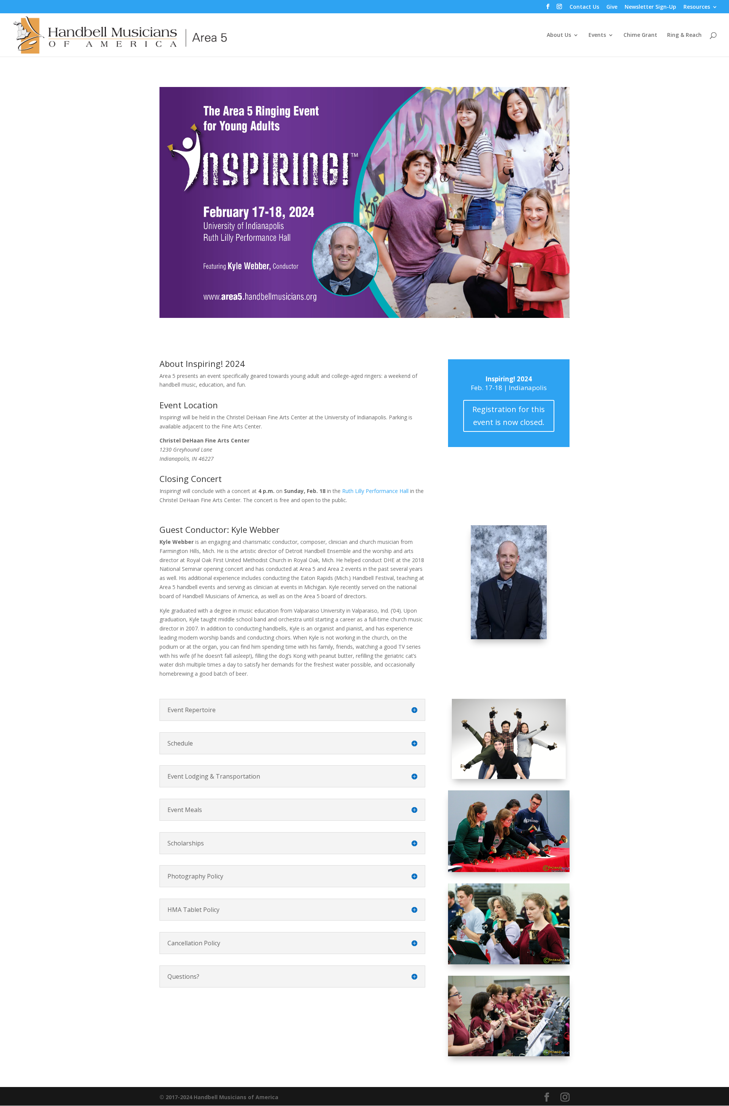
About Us (559, 35)
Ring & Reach (684, 35)
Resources (696, 7)
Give (611, 7)
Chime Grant (640, 35)
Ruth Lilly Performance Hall (375, 491)
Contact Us (584, 7)
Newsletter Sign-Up (650, 7)
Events (597, 35)
